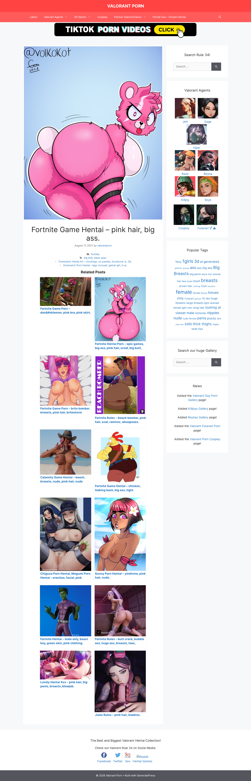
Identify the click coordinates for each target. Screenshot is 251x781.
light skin (187, 307)
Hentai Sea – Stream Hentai (169, 17)
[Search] (216, 67)
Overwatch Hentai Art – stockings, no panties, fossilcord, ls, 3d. (95, 261)
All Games (80, 17)
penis (201, 318)
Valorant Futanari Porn (205, 426)
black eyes (100, 257)
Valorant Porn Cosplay (205, 439)
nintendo (200, 313)
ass (193, 267)
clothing (196, 286)
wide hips (197, 328)
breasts (209, 280)
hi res (206, 298)
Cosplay (102, 17)
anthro (178, 268)
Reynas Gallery (198, 417)
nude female (189, 318)
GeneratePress (146, 775)
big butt (88, 257)
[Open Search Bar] (220, 17)
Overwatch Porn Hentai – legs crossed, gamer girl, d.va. (95, 265)
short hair (180, 324)
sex (219, 318)
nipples (213, 313)
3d (196, 261)
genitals (197, 299)
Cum (204, 286)
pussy (211, 318)
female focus (200, 293)
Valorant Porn (125, 6)
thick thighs (202, 324)
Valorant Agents (53, 17)
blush (196, 281)
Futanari (189, 298)
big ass (207, 268)
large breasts (194, 303)
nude (177, 318)
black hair (207, 274)
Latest (33, 17)
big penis (195, 274)
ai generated (209, 262)
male (190, 313)
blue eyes (187, 281)
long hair (198, 307)
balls (199, 268)
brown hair (185, 286)
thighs (216, 324)
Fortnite (95, 254)
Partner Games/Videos (128, 17)
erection (211, 286)
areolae (186, 268)
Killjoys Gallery (198, 408)
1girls (187, 261)
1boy (178, 261)
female (184, 292)
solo (188, 323)
